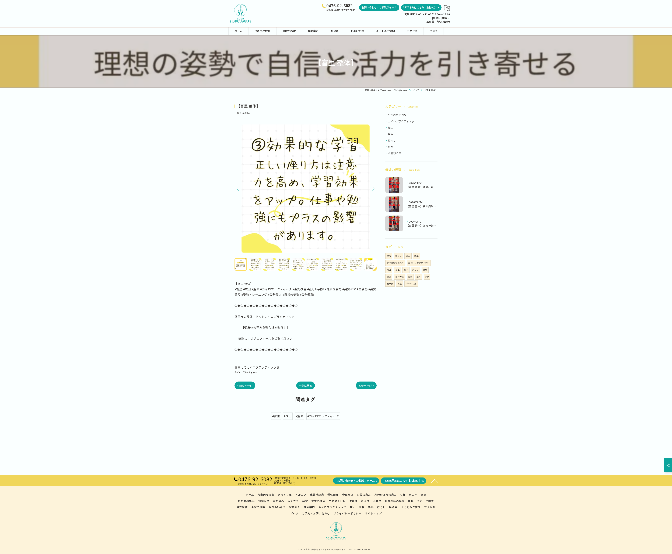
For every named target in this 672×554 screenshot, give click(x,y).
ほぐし (392, 140)
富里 (397, 269)
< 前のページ (245, 385)
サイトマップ (373, 513)
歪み (418, 276)
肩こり (415, 269)
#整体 (299, 416)
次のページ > (366, 385)
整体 (406, 269)
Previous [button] (237, 188)
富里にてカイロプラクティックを (256, 367)
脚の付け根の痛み (395, 262)
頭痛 (389, 276)
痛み (390, 134)
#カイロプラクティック (323, 416)
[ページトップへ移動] (434, 480)
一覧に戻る (305, 385)
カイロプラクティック (245, 372)
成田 (389, 269)
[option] (305, 188)
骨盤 (399, 283)
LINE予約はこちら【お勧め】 (420, 7)
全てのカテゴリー (398, 115)
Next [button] (373, 188)
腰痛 (425, 269)
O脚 (427, 276)
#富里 (276, 416)
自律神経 (399, 276)
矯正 (390, 127)
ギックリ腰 (411, 283)
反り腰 (390, 283)
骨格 (390, 147)
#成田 (288, 416)
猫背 (410, 276)
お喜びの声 (394, 153)
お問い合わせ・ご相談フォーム (379, 7)
